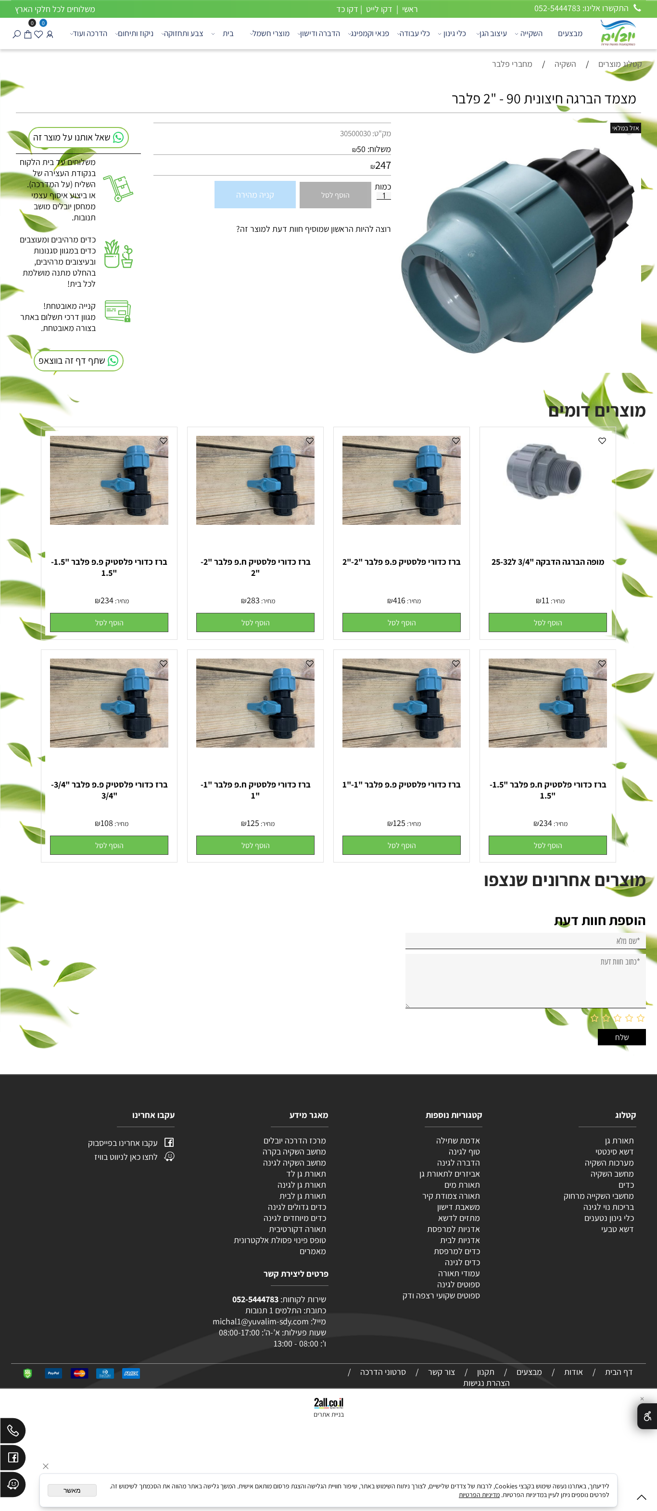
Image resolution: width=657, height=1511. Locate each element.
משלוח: (379, 148)
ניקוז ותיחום (135, 33)
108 (107, 822)
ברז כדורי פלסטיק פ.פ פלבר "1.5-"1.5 (109, 567)
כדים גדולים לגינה (297, 1206)
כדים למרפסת (456, 1251)
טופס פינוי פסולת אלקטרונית (280, 1239)
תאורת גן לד (306, 1173)
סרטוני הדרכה (383, 1371)
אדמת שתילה (457, 1140)
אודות (573, 1371)
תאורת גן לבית (302, 1195)
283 (253, 600)
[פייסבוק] (13, 1460)
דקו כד (346, 8)
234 (107, 600)
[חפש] (17, 33)
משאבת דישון (457, 1206)
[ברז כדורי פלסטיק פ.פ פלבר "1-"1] (401, 744)
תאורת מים (462, 1184)
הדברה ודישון (320, 33)
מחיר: (557, 601)
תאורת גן (619, 1140)
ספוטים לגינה (458, 1284)
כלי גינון (454, 33)
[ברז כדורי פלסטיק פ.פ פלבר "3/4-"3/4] (109, 744)
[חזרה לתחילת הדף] (641, 1499)
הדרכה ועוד (90, 33)
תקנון (485, 1371)
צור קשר (441, 1371)
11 (545, 600)
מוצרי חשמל (271, 33)
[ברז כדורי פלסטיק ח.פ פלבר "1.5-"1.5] (548, 744)
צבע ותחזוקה (183, 33)
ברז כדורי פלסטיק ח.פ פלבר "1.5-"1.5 (548, 790)
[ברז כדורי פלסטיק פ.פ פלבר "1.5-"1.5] (109, 521)
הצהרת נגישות (486, 1382)
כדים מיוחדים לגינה (295, 1217)
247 (383, 165)
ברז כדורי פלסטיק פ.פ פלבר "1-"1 (401, 784)
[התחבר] (50, 33)
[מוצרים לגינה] (617, 32)
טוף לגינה (463, 1151)
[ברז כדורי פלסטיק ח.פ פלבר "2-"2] (255, 521)
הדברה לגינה (457, 1162)
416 (399, 600)
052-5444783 (255, 1299)
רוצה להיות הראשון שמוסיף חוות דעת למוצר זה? (313, 228)
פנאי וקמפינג (370, 33)
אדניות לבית (459, 1239)
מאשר (72, 1490)
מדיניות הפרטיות (479, 1494)
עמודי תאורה (459, 1273)
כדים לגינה (462, 1262)
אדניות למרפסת (452, 1228)
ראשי (409, 8)
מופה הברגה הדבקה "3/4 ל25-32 (548, 561)
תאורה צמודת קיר (451, 1195)
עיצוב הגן (493, 33)
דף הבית (619, 1371)
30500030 (355, 133)
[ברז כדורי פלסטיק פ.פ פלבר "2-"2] (401, 521)
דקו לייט (378, 8)
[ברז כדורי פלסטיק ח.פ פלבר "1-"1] (255, 744)
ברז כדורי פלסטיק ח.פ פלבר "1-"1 (256, 790)
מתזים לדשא (458, 1217)
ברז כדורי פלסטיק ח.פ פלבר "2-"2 (256, 567)
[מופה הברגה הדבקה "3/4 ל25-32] (548, 510)
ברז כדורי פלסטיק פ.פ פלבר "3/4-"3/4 (109, 790)
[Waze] (13, 1486)
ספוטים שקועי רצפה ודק (441, 1295)
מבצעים (570, 33)
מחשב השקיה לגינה (294, 1162)
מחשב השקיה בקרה (294, 1151)
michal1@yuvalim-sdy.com (261, 1321)
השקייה (531, 33)
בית (228, 33)
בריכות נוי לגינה (608, 1206)
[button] (548, 622)
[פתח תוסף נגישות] (647, 1416)
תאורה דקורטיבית (297, 1228)
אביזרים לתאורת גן (449, 1173)
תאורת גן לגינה (302, 1184)
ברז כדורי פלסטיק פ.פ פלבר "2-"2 (401, 561)
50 (361, 148)
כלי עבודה (415, 33)
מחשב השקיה (612, 1173)
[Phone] (13, 1433)
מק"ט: (381, 133)
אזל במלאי (625, 128)
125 (399, 822)
